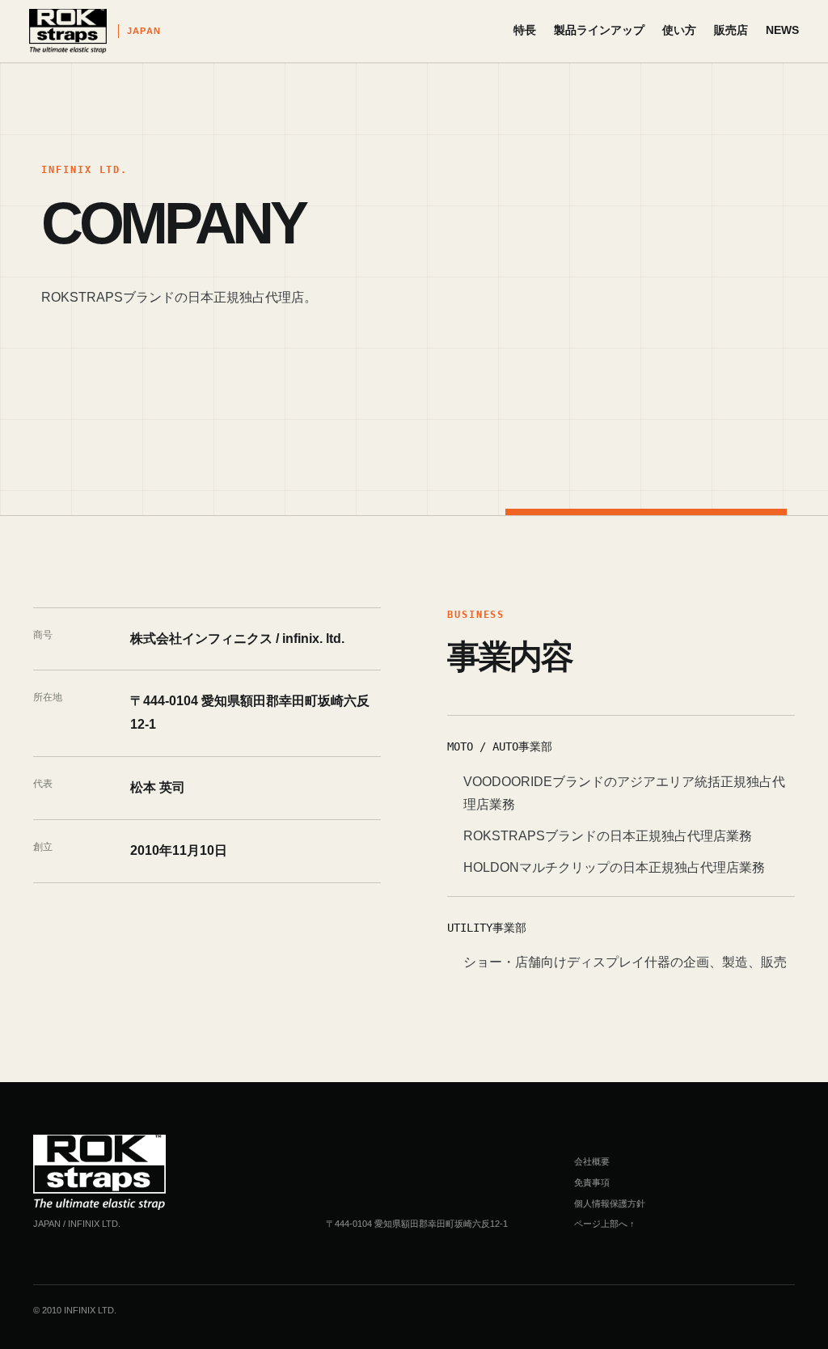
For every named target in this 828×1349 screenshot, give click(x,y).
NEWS (782, 30)
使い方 (679, 30)
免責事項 (592, 1182)
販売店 (731, 30)
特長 (524, 30)
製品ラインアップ (599, 30)
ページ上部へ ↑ (604, 1223)
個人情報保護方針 (609, 1203)
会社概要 (592, 1161)
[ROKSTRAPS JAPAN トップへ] (99, 1172)
